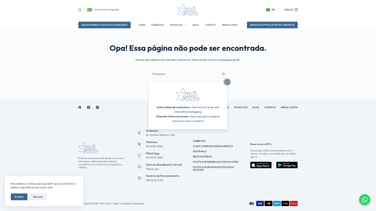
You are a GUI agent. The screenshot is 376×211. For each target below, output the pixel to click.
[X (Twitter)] (88, 107)
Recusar (38, 196)
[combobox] (184, 74)
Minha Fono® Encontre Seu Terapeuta (272, 25)
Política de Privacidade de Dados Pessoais (213, 168)
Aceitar (19, 196)
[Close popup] (227, 82)
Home (142, 25)
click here (197, 107)
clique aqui (195, 116)
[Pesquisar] (79, 9)
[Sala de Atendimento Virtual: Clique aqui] (139, 167)
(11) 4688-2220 (154, 146)
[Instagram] (97, 107)
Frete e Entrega (202, 156)
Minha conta (229, 25)
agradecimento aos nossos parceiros (104, 25)
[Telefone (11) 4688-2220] (139, 144)
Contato (210, 25)
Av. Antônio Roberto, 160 (160, 134)
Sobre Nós (157, 25)
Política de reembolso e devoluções (216, 162)
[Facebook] (79, 107)
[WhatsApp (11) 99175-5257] (139, 155)
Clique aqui (152, 168)
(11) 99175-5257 (154, 157)
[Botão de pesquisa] (223, 74)
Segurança (200, 151)
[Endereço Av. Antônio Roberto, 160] (139, 133)
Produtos (176, 25)
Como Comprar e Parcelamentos (213, 146)
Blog (196, 25)
